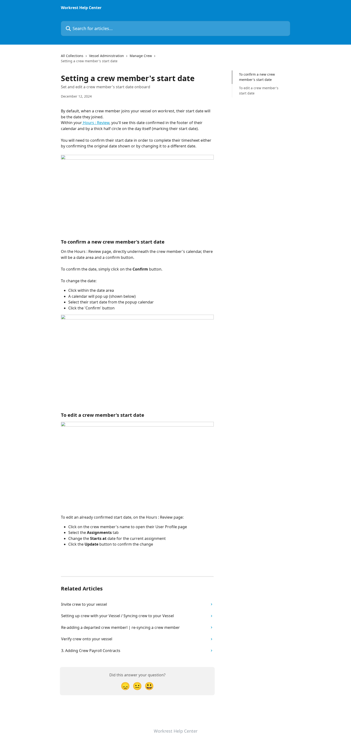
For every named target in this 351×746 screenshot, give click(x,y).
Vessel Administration (106, 55)
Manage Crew (141, 55)
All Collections (72, 55)
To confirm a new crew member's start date (257, 77)
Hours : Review (95, 122)
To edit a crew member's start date (258, 90)
